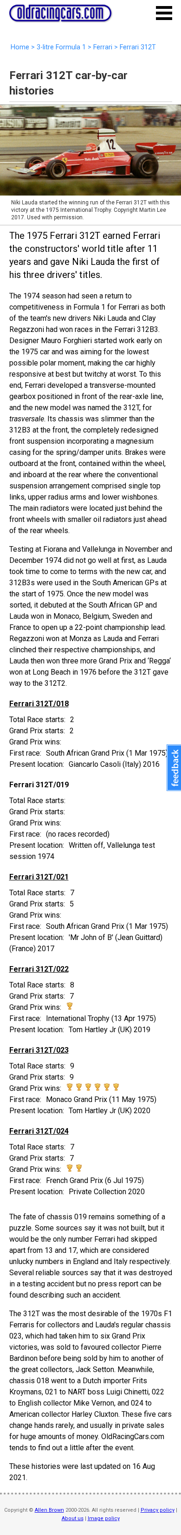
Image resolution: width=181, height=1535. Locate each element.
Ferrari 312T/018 (39, 703)
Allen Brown (49, 1510)
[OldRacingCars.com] (60, 16)
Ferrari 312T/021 (39, 876)
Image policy (104, 1518)
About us (73, 1518)
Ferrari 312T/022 (39, 969)
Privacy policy (158, 1510)
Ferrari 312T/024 (39, 1131)
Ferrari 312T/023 (39, 1050)
